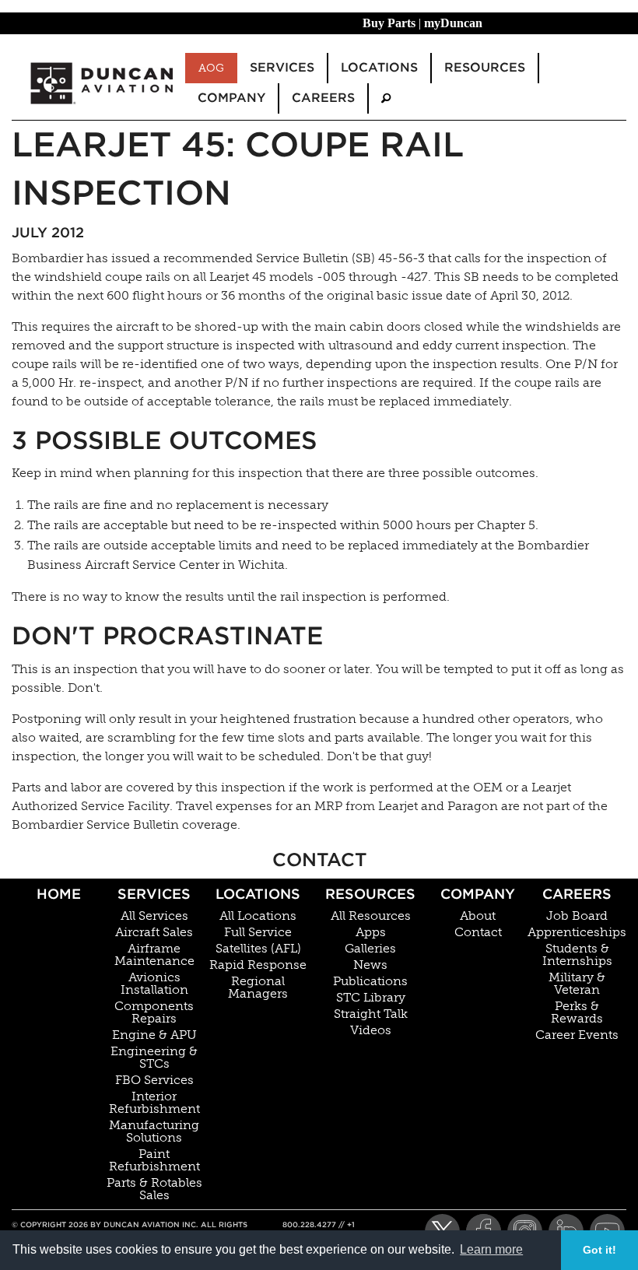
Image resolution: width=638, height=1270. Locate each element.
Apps (371, 932)
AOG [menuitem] (211, 68)
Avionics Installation (154, 983)
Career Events (577, 1035)
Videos (370, 1030)
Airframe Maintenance (154, 954)
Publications (370, 981)
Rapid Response (258, 965)
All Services (154, 916)
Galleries (370, 948)
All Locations (257, 916)
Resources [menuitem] (484, 67)
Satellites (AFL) (258, 948)
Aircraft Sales (154, 932)
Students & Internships (577, 954)
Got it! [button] (599, 1250)
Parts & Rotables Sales (154, 1189)
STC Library (370, 997)
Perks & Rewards (577, 1012)
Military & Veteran (577, 983)
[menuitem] (386, 98)
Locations (258, 894)
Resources (370, 894)
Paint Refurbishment (154, 1160)
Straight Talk (371, 1014)
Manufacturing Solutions (154, 1131)
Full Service (258, 932)
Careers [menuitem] (323, 97)
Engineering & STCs (154, 1057)
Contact (478, 932)
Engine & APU (154, 1035)
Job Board (577, 916)
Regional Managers (258, 987)
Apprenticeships (577, 932)
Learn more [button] (491, 1249)
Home (59, 894)
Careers (577, 894)
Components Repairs (154, 1012)
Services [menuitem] (282, 67)
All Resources (371, 916)
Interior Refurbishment (154, 1102)
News (370, 965)
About (478, 916)
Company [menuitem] (231, 97)
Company (477, 894)
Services (154, 894)
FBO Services (154, 1080)
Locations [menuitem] (379, 67)
